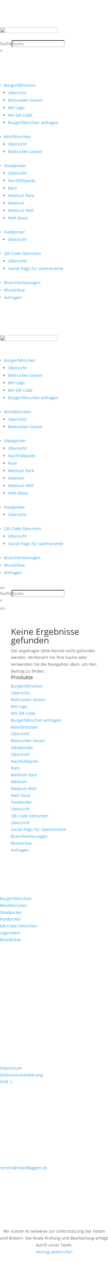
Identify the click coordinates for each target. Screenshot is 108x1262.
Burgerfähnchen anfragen (33, 122)
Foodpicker (14, 232)
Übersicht (17, 92)
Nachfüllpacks (21, 180)
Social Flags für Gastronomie (35, 268)
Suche (6, 43)
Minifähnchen (17, 136)
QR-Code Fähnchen (22, 253)
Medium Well (21, 210)
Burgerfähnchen (20, 85)
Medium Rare (21, 195)
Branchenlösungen (22, 282)
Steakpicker (15, 165)
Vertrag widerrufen (54, 1252)
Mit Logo (16, 107)
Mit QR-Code (20, 115)
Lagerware (10, 932)
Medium (16, 203)
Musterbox (14, 290)
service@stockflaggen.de (23, 1167)
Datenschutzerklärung (21, 1075)
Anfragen (13, 297)
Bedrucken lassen (25, 100)
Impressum (11, 1068)
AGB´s (6, 1081)
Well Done (18, 218)
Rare (12, 188)
